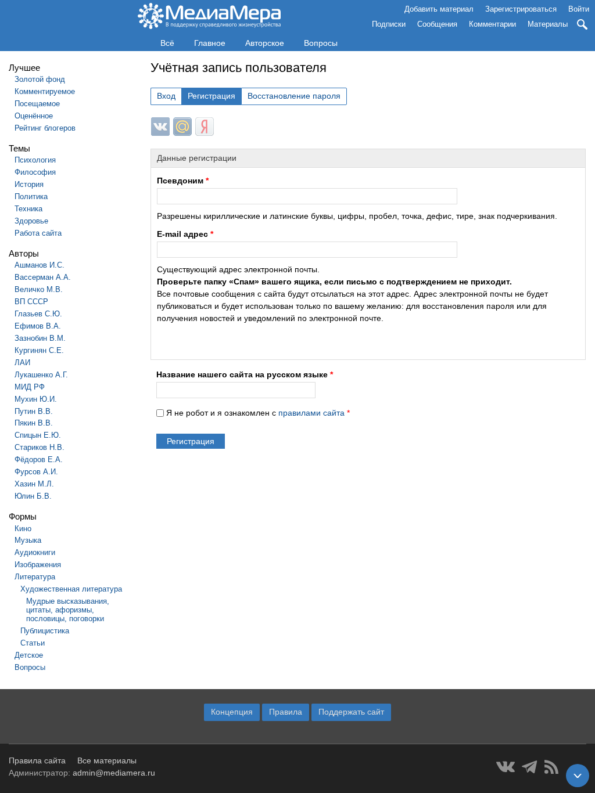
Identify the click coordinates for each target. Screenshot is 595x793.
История (29, 184)
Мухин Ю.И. (36, 399)
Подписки (389, 24)
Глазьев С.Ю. (38, 313)
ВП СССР (31, 301)
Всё (167, 43)
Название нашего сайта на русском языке (244, 374)
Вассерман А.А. (43, 277)
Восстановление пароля (294, 95)
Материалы (548, 24)
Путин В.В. (34, 411)
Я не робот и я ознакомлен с (258, 412)
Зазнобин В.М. (40, 338)
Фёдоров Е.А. (39, 459)
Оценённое (34, 115)
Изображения (38, 564)
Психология (35, 160)
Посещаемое (37, 103)
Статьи (32, 643)
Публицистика (44, 630)
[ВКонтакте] (505, 767)
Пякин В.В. (34, 423)
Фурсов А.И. (36, 471)
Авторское (264, 43)
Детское (29, 655)
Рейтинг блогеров (45, 128)
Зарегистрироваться (521, 9)
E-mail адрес (185, 234)
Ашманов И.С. (39, 265)
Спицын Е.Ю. (38, 435)
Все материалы (107, 760)
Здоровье (31, 221)
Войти (578, 9)
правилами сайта (311, 412)
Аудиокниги (35, 552)
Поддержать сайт (351, 711)
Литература (35, 576)
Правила (285, 711)
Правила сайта (37, 760)
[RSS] (551, 767)
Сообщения (437, 24)
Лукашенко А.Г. (41, 374)
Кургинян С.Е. (39, 350)
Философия (35, 172)
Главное (209, 43)
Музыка (28, 540)
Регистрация (211, 95)
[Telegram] (529, 767)
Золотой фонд (40, 79)
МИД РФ (30, 387)
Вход (166, 95)
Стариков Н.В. (39, 447)
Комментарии (492, 24)
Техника (28, 208)
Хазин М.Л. (34, 484)
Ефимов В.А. (38, 326)
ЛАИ (22, 362)
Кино (23, 528)
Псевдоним (183, 180)
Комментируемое (45, 91)
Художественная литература (71, 589)
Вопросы (321, 43)
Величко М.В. (39, 289)
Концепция (232, 711)
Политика (31, 196)
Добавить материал (439, 9)
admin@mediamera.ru (114, 772)
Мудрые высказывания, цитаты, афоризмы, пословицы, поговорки (67, 610)
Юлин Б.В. (33, 496)
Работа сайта (38, 233)
